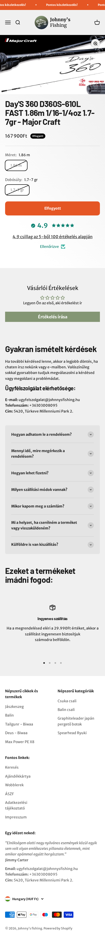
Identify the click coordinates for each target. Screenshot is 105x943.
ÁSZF (9, 794)
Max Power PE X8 (19, 742)
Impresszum (16, 817)
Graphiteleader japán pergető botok (76, 721)
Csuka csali (67, 701)
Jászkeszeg (14, 706)
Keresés (12, 767)
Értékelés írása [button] (52, 316)
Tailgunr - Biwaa (19, 724)
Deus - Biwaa (16, 733)
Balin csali (66, 709)
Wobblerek (14, 785)
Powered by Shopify (58, 928)
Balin (9, 715)
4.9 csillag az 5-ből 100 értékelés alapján (52, 236)
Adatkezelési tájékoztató (16, 805)
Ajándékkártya (18, 776)
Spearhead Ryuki (72, 733)
